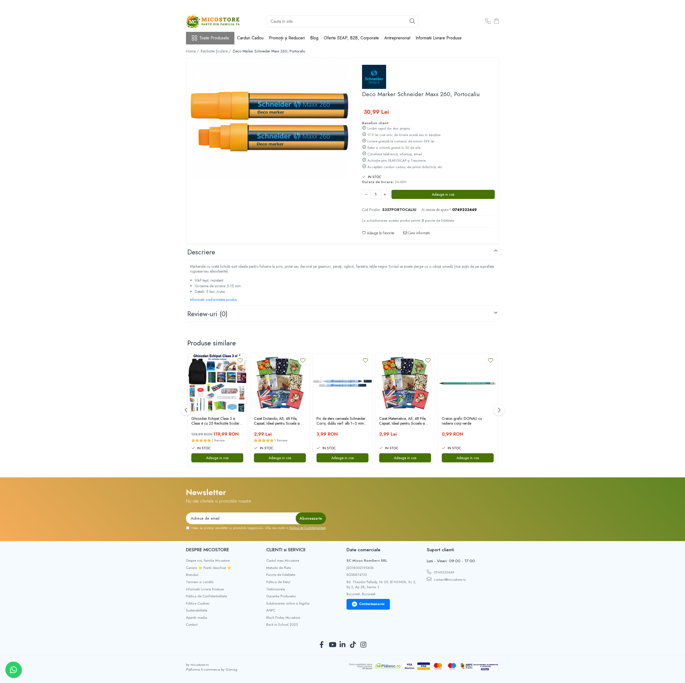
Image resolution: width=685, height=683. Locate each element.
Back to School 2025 (282, 624)
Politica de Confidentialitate (307, 528)
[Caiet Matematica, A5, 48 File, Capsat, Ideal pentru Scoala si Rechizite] (405, 383)
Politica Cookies (197, 603)
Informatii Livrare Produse (439, 38)
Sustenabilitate (196, 610)
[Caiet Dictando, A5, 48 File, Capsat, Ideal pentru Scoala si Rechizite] (280, 383)
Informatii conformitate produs (213, 299)
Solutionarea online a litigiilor (288, 603)
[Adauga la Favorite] (240, 360)
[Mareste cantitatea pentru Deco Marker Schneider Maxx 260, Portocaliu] (385, 194)
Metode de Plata (278, 567)
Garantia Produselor (281, 596)
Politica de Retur (278, 582)
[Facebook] (321, 645)
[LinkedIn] (342, 645)
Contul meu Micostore (282, 560)
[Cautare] (412, 21)
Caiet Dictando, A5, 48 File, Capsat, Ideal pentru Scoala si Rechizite (277, 421)
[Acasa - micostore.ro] (212, 21)
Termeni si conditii (200, 582)
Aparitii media (196, 617)
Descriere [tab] (201, 252)
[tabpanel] (269, 121)
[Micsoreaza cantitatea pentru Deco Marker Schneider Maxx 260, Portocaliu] (366, 194)
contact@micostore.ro (449, 579)
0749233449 (443, 572)
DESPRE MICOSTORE (207, 549)
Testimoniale (275, 589)
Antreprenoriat (397, 38)
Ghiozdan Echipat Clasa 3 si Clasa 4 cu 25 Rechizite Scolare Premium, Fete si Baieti (216, 421)
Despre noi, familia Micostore (208, 560)
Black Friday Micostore (283, 617)
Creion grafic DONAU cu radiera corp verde (462, 421)
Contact (191, 624)
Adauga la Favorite (380, 233)
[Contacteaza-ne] (488, 21)
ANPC (270, 610)
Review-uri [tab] (207, 314)
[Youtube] (332, 645)
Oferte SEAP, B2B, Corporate (351, 38)
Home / (193, 51)
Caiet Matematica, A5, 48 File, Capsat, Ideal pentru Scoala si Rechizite (402, 421)
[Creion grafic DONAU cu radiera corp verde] (467, 383)
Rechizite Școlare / (216, 51)
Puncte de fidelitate (280, 574)
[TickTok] (353, 645)
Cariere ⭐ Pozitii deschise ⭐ (208, 567)
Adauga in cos (443, 194)
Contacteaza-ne (372, 604)
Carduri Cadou (250, 38)
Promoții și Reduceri (287, 38)
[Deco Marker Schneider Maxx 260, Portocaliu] (269, 121)
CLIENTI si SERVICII (285, 549)
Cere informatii (418, 233)
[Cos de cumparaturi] (496, 21)
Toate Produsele (214, 38)
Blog (314, 38)
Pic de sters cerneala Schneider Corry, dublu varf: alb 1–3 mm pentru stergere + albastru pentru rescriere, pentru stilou (342, 421)
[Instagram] (363, 645)
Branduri (192, 574)
